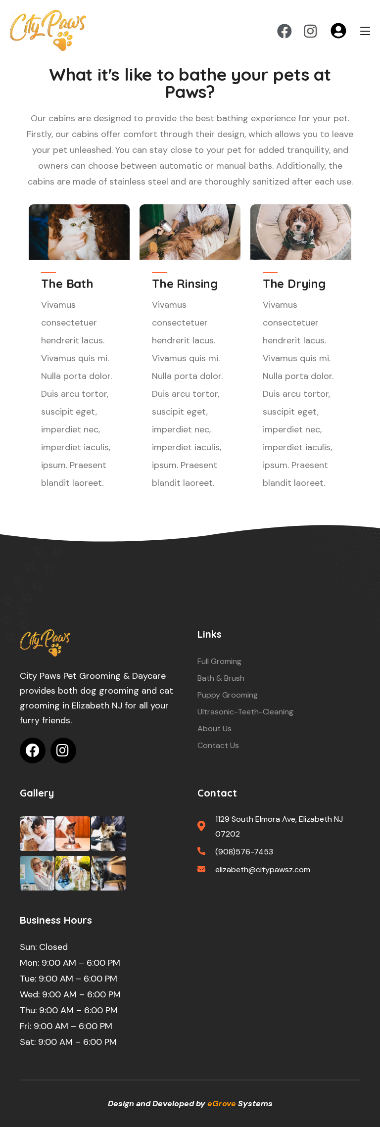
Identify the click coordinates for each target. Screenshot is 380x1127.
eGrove (221, 1103)
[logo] (45, 643)
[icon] (284, 31)
